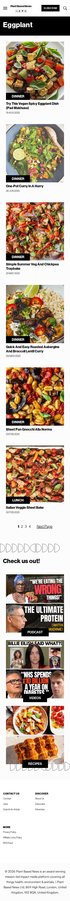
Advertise (40, 809)
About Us (39, 798)
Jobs (5, 803)
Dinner (18, 96)
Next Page (44, 526)
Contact (7, 798)
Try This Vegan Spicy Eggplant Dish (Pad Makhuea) (32, 105)
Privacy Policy (9, 832)
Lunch (18, 500)
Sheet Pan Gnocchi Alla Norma (29, 429)
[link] (21, 11)
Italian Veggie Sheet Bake (25, 507)
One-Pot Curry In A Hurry (24, 186)
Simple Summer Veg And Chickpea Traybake (32, 266)
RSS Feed (8, 842)
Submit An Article (11, 809)
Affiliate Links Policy (12, 837)
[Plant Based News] (5, 8)
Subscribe (50, 8)
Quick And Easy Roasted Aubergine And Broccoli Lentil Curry (32, 349)
